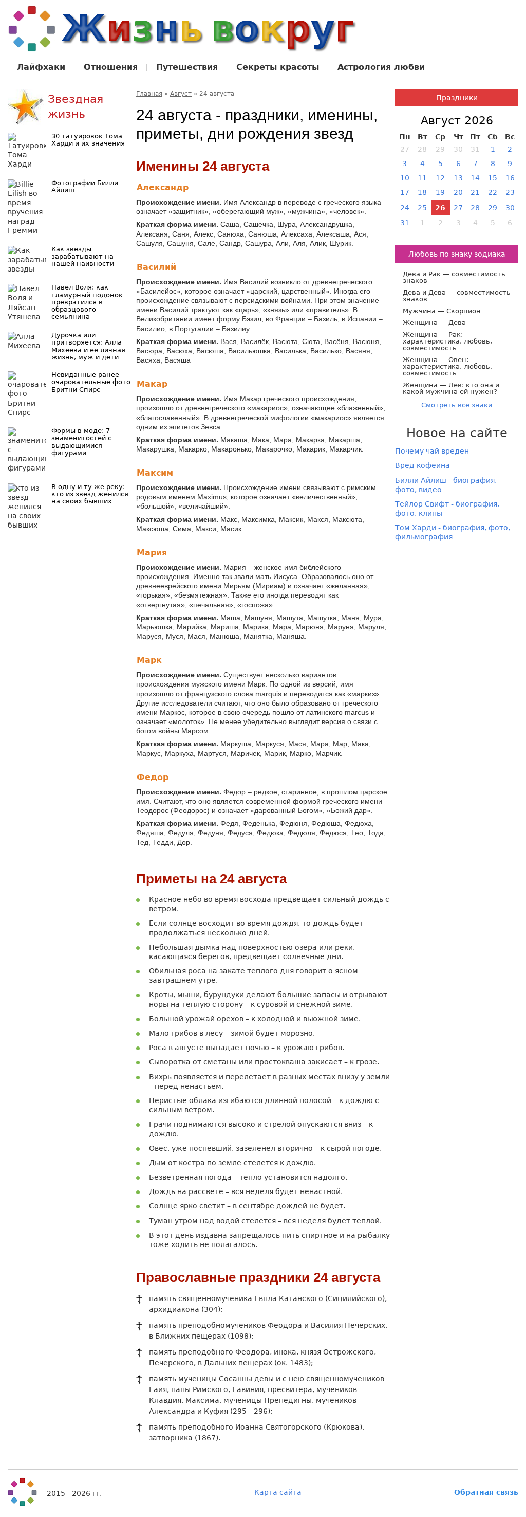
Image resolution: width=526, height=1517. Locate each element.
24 (404, 208)
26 (440, 208)
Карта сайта (278, 1492)
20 (458, 192)
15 (492, 178)
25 (422, 208)
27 (458, 208)
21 (475, 192)
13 (458, 178)
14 (475, 178)
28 (475, 208)
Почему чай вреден (432, 451)
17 (404, 192)
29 (492, 208)
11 (422, 178)
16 (510, 178)
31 (404, 223)
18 (422, 192)
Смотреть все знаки (456, 405)
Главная (149, 93)
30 (510, 208)
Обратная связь (486, 1492)
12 (440, 178)
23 (510, 192)
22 (492, 192)
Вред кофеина (422, 465)
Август (181, 93)
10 (404, 178)
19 (440, 192)
